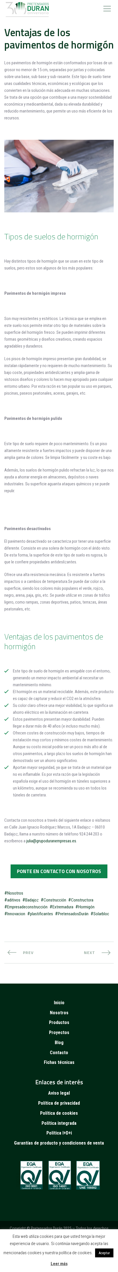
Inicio (59, 1002)
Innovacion (16, 913)
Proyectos (59, 1032)
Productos (59, 1022)
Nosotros (15, 893)
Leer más (59, 1263)
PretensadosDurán (73, 913)
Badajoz (32, 900)
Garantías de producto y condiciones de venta (59, 1143)
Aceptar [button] (104, 1253)
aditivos (13, 900)
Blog (59, 1042)
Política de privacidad (59, 1103)
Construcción (55, 900)
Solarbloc (101, 913)
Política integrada (59, 1123)
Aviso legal (59, 1093)
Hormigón (86, 907)
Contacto (59, 1052)
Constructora (82, 900)
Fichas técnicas (59, 1062)
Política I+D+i (59, 1133)
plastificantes (41, 913)
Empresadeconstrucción (27, 907)
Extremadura (62, 907)
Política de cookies (59, 1113)
